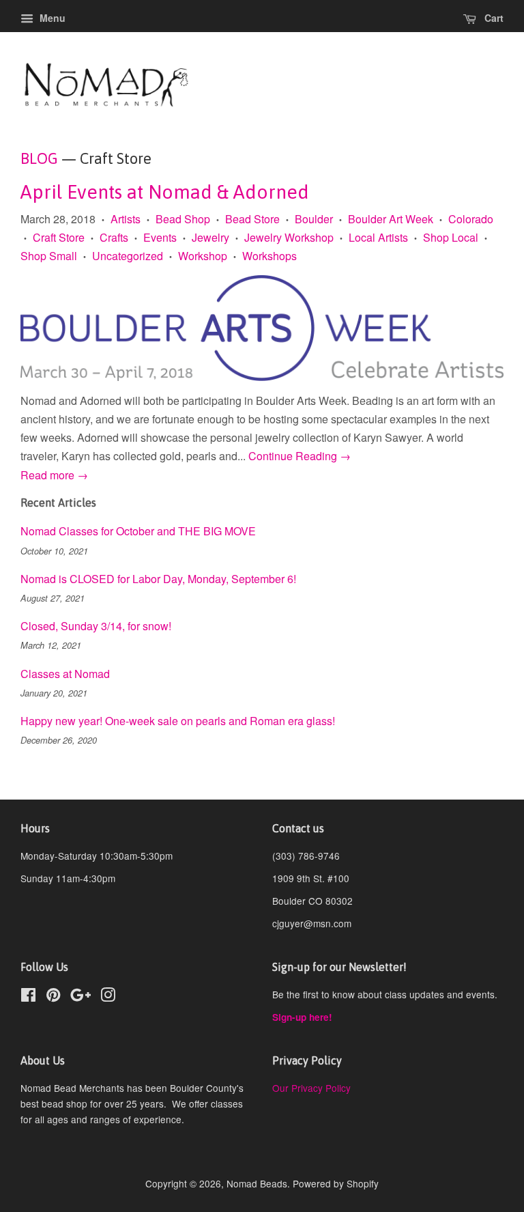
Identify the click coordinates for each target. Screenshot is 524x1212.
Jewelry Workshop (289, 237)
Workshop (202, 256)
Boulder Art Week (390, 219)
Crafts (114, 237)
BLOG (39, 158)
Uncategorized (127, 256)
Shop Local (450, 237)
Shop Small (48, 256)
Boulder (314, 219)
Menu (51, 18)
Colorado (470, 219)
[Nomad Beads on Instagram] (107, 997)
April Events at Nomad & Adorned (164, 192)
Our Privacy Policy (311, 1088)
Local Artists (378, 237)
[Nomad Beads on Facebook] (28, 997)
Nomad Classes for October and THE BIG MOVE (138, 531)
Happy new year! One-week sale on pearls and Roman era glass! (177, 721)
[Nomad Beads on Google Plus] (80, 997)
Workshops (269, 256)
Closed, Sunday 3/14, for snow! (95, 626)
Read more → (54, 475)
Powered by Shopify (336, 1183)
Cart (493, 18)
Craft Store (59, 237)
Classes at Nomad (65, 673)
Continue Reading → (299, 456)
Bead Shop (183, 219)
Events (160, 237)
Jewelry (210, 237)
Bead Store (252, 219)
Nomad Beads (257, 1183)
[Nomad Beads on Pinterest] (53, 997)
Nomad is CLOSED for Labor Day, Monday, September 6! (158, 579)
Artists (126, 219)
